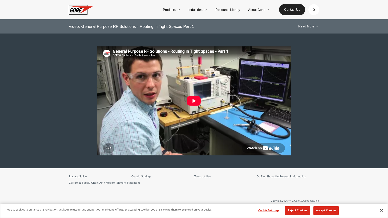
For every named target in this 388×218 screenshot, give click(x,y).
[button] (313, 9)
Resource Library (227, 10)
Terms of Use (202, 176)
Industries (195, 10)
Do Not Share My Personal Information (281, 176)
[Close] (381, 210)
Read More (306, 26)
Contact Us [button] (292, 9)
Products (169, 10)
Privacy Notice (78, 176)
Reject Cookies (297, 210)
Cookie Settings (141, 176)
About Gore (256, 10)
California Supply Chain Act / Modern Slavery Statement (104, 182)
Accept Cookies (326, 210)
